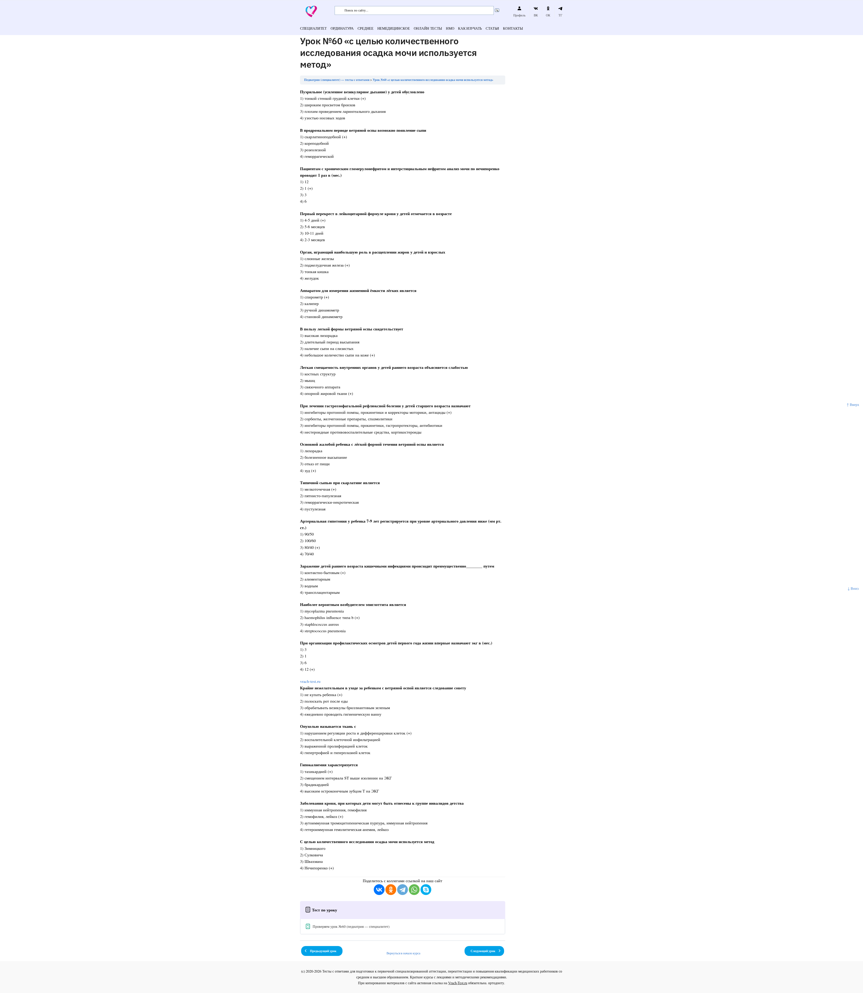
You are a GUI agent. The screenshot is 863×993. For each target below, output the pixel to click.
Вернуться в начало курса (403, 953)
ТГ (560, 15)
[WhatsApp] (414, 889)
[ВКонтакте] (379, 889)
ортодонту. (496, 982)
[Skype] (425, 889)
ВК (536, 15)
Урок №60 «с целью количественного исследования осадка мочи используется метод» (433, 80)
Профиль (519, 15)
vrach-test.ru (310, 681)
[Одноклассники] (390, 889)
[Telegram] (402, 889)
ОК (548, 15)
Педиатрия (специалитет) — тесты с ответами (336, 80)
